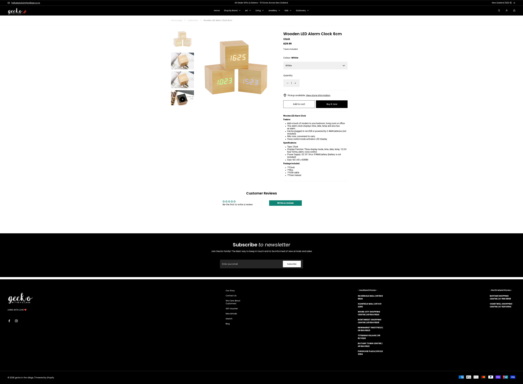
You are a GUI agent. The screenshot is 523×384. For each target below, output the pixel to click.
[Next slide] (182, 99)
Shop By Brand (231, 10)
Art (246, 10)
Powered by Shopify (44, 377)
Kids (286, 10)
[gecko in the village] (16, 10)
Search (229, 318)
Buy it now (331, 104)
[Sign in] (507, 10)
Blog (228, 323)
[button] (514, 10)
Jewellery (272, 10)
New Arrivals (231, 313)
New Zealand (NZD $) (502, 2)
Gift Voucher (232, 308)
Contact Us (231, 295)
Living (258, 10)
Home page (176, 20)
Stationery (301, 10)
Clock (286, 38)
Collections (193, 20)
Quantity (288, 75)
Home (217, 10)
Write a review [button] (285, 203)
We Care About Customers (233, 302)
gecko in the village (24, 377)
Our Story (230, 290)
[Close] (514, 3)
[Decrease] (286, 83)
